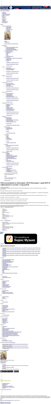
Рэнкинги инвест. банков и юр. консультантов (14, 58)
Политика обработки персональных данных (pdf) (10, 335)
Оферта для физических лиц (7, 333)
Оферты (7, 106)
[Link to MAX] (2, 377)
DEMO (5, 176)
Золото (3, 17)
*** (3, 213)
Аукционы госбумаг (9, 107)
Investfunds (4, 364)
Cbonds (7, 187)
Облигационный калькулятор (11, 156)
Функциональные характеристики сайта (9, 331)
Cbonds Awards (4, 267)
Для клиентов (4, 326)
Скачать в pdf (19, 331)
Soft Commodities (9, 139)
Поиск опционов (9, 94)
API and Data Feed (9, 168)
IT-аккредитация (5, 336)
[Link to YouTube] (2, 375)
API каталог (8, 169)
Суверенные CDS (9, 95)
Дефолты (7, 104)
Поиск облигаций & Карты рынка (12, 47)
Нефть (7, 136)
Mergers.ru (4, 366)
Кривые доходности (5, 15)
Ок (0, 399)
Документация (8, 170)
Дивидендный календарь (10, 68)
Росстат (7, 129)
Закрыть (1, 24)
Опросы (7, 60)
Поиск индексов (9, 118)
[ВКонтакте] (1, 233)
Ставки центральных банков (11, 121)
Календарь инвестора (10, 110)
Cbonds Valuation (5, 265)
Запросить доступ (7, 180)
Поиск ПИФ (8, 85)
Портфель (4, 12)
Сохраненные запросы (10, 157)
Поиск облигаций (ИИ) (6, 14)
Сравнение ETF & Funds (10, 84)
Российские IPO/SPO (10, 69)
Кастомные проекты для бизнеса (11, 171)
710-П (3, 297)
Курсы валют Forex (9, 120)
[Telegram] (2, 233)
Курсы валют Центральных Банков (12, 119)
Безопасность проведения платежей (8, 328)
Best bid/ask (4, 16)
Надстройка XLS (5, 21)
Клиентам (4, 385)
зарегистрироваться (8, 400)
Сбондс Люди (4, 22)
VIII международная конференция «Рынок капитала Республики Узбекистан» (15, 347)
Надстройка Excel (5, 290)
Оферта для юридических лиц (7, 334)
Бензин (7, 137)
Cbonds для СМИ (9, 29)
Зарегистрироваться (6, 10)
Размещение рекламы (6, 383)
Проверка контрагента (10, 161)
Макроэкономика (9, 128)
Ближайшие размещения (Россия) (8, 261)
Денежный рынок (9, 108)
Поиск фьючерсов (10, 93)
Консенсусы (4, 13)
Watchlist (3, 20)
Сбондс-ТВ (4, 19)
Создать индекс (5, 307)
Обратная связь (5, 384)
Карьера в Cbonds (5, 330)
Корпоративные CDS (10, 96)
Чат (7, 159)
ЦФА (7, 53)
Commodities (8, 138)
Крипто (4, 18)
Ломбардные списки (9, 56)
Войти (1, 10)
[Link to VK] (2, 376)
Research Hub (8, 27)
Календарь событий (5, 280)
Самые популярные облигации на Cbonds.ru (9, 273)
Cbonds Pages (4, 268)
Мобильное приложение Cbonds (11, 155)
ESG (7, 54)
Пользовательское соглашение (7, 386)
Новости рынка (9, 26)
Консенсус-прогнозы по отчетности (12, 145)
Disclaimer (4, 387)
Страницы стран (9, 127)
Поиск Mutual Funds (9, 86)
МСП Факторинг (7, 220)
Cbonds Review (4, 320)
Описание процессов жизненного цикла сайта (10, 332)
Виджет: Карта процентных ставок (8, 311)
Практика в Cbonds (5, 329)
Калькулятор (4, 339)
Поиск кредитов (9, 76)
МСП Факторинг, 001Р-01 (9, 207)
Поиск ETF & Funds (9, 83)
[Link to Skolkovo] (5, 381)
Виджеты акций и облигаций (11, 158)
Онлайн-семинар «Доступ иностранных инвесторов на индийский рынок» (15, 344)
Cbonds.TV (2, 243)
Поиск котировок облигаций (11, 49)
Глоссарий (8, 30)
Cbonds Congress (12, 342)
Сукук (7, 55)
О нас (3, 327)
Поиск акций (8, 67)
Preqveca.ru (4, 368)
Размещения (8, 105)
